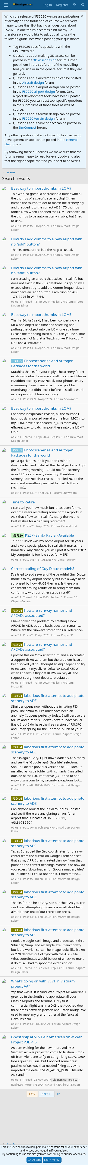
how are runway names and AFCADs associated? (41, 613)
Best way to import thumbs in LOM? (41, 188)
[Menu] (6, 5)
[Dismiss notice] (82, 16)
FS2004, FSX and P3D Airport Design (57, 1084)
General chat (69, 526)
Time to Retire (23, 502)
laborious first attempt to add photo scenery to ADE (47, 895)
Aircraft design (33, 82)
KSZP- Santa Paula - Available (43, 535)
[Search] (83, 5)
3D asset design (44, 60)
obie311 (16, 226)
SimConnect (27, 127)
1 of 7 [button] (32, 1094)
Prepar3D (67, 635)
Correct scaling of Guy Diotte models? (42, 568)
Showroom (71, 399)
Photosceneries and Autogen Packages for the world (42, 363)
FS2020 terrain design (38, 118)
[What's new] (74, 5)
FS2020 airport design (38, 91)
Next (44, 1094)
